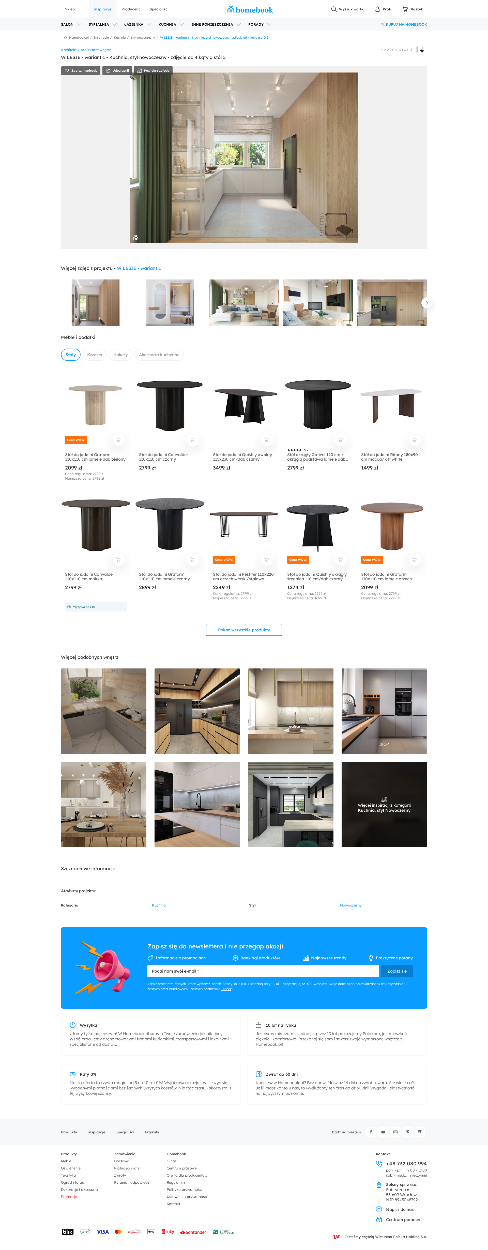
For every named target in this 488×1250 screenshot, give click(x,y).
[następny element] (427, 302)
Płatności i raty (127, 1168)
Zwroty (120, 1175)
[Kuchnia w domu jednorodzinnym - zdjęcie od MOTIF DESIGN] (103, 711)
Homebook (176, 1154)
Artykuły (151, 1132)
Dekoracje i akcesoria (79, 1189)
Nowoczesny (351, 905)
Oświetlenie (71, 1168)
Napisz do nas (400, 1209)
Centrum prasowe (182, 1168)
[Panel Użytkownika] (383, 9)
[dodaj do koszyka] (119, 440)
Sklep (70, 9)
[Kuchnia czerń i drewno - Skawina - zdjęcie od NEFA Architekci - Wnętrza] (197, 711)
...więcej (227, 989)
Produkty (69, 1132)
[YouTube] (383, 1132)
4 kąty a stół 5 (397, 50)
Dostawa (121, 1161)
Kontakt (173, 1203)
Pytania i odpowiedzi (132, 1182)
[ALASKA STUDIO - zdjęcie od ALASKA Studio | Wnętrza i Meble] (290, 711)
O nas (172, 1161)
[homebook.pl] (250, 9)
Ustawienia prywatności (187, 1196)
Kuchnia (159, 905)
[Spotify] (420, 1132)
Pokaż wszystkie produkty (244, 629)
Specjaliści (159, 9)
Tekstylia (68, 1175)
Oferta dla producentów (187, 1175)
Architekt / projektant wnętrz (86, 50)
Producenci (131, 9)
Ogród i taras (72, 1182)
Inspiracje (102, 9)
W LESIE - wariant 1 (139, 268)
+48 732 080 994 (406, 1164)
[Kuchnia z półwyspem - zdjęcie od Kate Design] (290, 804)
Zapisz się (397, 971)
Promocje (69, 1196)
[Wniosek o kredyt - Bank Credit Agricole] (223, 1232)
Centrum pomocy (403, 1219)
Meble (66, 1161)
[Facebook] (371, 1132)
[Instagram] (395, 1132)
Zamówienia (124, 1154)
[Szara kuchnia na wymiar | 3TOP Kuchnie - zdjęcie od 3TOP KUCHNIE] (384, 711)
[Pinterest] (408, 1132)
